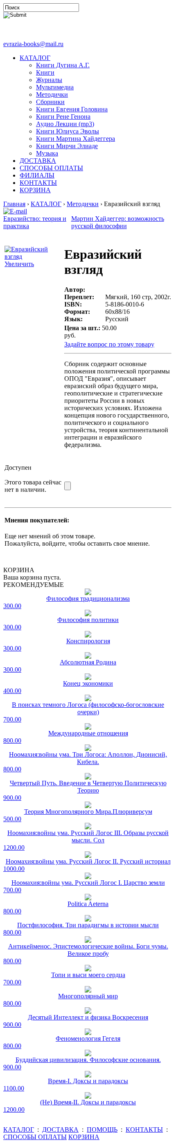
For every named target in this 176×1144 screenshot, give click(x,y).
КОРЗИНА (35, 190)
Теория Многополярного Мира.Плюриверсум (88, 811)
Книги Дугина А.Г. (63, 65)
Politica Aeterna (88, 903)
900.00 (12, 797)
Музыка (47, 153)
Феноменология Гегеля (88, 1038)
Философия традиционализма (88, 598)
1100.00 (13, 1088)
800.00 (12, 740)
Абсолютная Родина (88, 662)
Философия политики (88, 619)
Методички (52, 94)
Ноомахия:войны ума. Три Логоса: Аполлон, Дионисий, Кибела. (88, 758)
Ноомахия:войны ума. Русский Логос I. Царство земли (88, 882)
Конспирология (88, 641)
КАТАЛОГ (35, 57)
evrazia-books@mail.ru (33, 43)
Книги (45, 72)
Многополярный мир (88, 996)
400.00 (12, 690)
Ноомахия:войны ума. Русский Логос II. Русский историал (88, 861)
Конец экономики (88, 683)
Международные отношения (88, 733)
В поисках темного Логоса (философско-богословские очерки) (88, 708)
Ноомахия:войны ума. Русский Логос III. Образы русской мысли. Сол (88, 836)
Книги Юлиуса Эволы (67, 131)
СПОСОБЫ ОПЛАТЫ (51, 167)
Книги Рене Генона (63, 116)
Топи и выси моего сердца (88, 974)
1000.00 (14, 868)
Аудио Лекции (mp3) (65, 123)
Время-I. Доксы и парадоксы (88, 1080)
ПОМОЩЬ (102, 1129)
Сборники (50, 101)
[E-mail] (15, 209)
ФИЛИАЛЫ (37, 175)
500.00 (12, 818)
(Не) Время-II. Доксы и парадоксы (88, 1102)
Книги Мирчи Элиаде (67, 145)
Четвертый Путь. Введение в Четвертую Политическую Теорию (88, 787)
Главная (14, 203)
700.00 (12, 719)
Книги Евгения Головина (72, 109)
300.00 (12, 605)
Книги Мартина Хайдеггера (75, 138)
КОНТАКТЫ (38, 182)
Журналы (49, 79)
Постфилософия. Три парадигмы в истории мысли (88, 925)
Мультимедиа (55, 87)
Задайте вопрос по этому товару (109, 344)
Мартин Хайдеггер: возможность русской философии (117, 222)
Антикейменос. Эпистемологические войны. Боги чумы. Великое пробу (88, 950)
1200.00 (14, 847)
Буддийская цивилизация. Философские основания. (88, 1059)
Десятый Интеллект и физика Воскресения (88, 1017)
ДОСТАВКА (38, 160)
